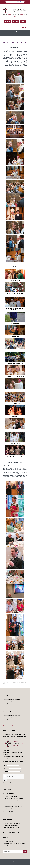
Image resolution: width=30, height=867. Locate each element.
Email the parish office (8, 708)
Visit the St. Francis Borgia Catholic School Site (15, 1)
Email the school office (8, 726)
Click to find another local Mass (11, 815)
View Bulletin (7, 21)
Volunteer (23, 21)
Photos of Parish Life (10, 31)
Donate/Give (15, 21)
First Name (6, 768)
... (0, 866)
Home (4, 31)
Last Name (5, 771)
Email (4, 765)
